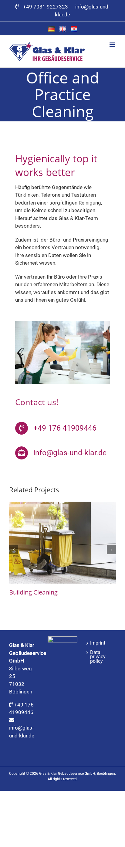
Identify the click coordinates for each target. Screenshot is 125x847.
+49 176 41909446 (64, 428)
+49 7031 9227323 (47, 7)
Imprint (97, 643)
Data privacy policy (98, 656)
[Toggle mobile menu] (113, 45)
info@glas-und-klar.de (69, 452)
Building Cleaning (33, 592)
